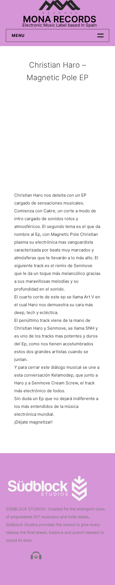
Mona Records (59, 19)
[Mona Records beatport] (36, 555)
